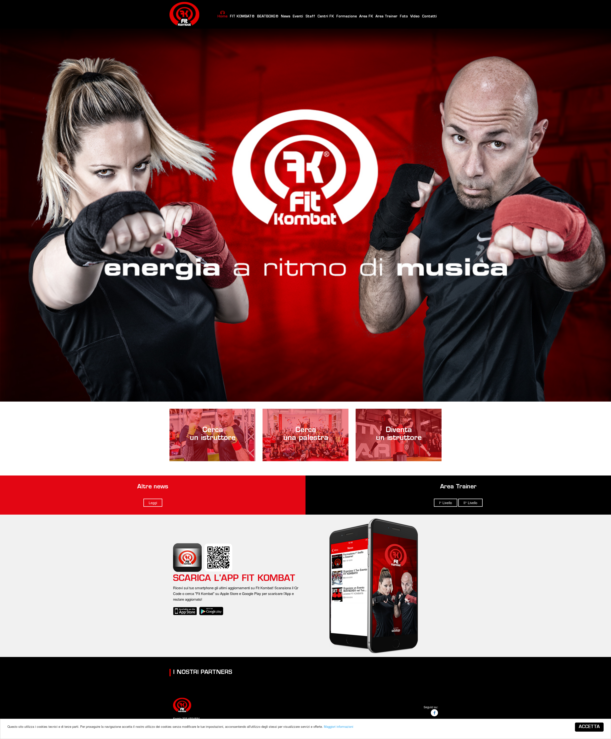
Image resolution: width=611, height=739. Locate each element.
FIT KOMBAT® (242, 16)
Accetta (589, 727)
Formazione (346, 16)
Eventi (298, 16)
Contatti (429, 16)
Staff (310, 16)
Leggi (153, 502)
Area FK (366, 16)
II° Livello (470, 502)
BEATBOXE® (268, 16)
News (285, 16)
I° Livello (445, 502)
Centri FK (325, 16)
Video (415, 16)
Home (222, 16)
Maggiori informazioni (338, 726)
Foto (404, 16)
